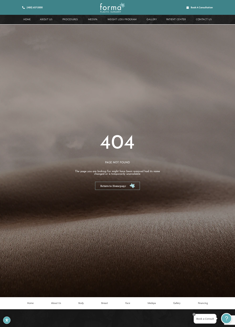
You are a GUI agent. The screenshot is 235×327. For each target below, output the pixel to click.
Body (81, 303)
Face (127, 303)
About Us (56, 303)
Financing (203, 303)
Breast (104, 303)
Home (30, 303)
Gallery (176, 303)
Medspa (152, 303)
